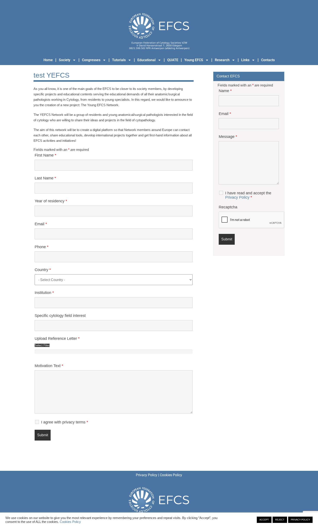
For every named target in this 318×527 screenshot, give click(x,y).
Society (64, 60)
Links (245, 60)
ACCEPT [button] (264, 519)
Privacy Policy (237, 197)
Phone (41, 247)
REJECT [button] (279, 519)
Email (41, 224)
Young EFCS (193, 60)
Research (222, 60)
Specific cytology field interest (60, 315)
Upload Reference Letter (57, 338)
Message (228, 136)
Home (48, 60)
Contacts (268, 60)
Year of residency (51, 201)
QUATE (172, 60)
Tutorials (119, 60)
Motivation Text (49, 366)
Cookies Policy (171, 475)
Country (43, 270)
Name (225, 91)
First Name (45, 155)
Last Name (45, 178)
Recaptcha (228, 207)
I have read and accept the (248, 195)
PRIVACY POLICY (300, 519)
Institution (44, 293)
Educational (146, 60)
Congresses (91, 60)
